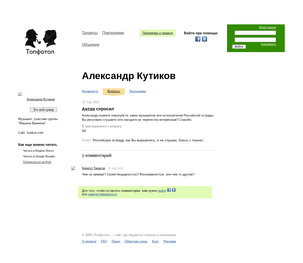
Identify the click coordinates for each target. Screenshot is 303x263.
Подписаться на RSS (37, 162)
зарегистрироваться (102, 194)
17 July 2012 (115, 168)
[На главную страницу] (41, 42)
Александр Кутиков (129, 75)
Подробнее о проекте (158, 33)
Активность (90, 91)
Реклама (170, 241)
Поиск (116, 241)
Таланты (90, 33)
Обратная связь (136, 241)
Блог (155, 241)
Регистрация (267, 27)
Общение (90, 44)
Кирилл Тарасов (93, 168)
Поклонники (113, 33)
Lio (84, 130)
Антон (88, 109)
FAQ (104, 241)
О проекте (89, 241)
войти (162, 190)
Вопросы (113, 91)
